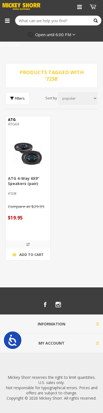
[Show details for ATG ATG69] (28, 154)
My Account (10, 44)
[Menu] (7, 20)
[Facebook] (45, 304)
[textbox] (58, 20)
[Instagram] (58, 304)
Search (95, 20)
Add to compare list (28, 244)
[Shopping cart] (94, 7)
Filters (20, 98)
